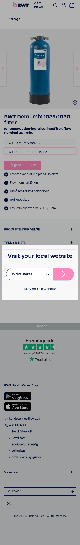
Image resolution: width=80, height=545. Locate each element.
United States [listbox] (21, 274)
